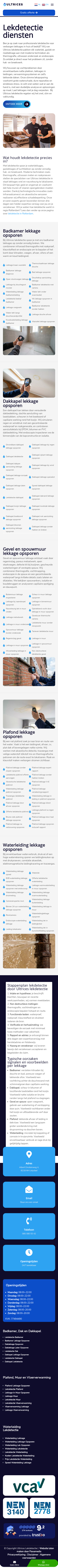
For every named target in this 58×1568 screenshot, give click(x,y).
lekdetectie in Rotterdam (20, 213)
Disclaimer (32, 1554)
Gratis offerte (27, 12)
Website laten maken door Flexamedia (35, 1550)
